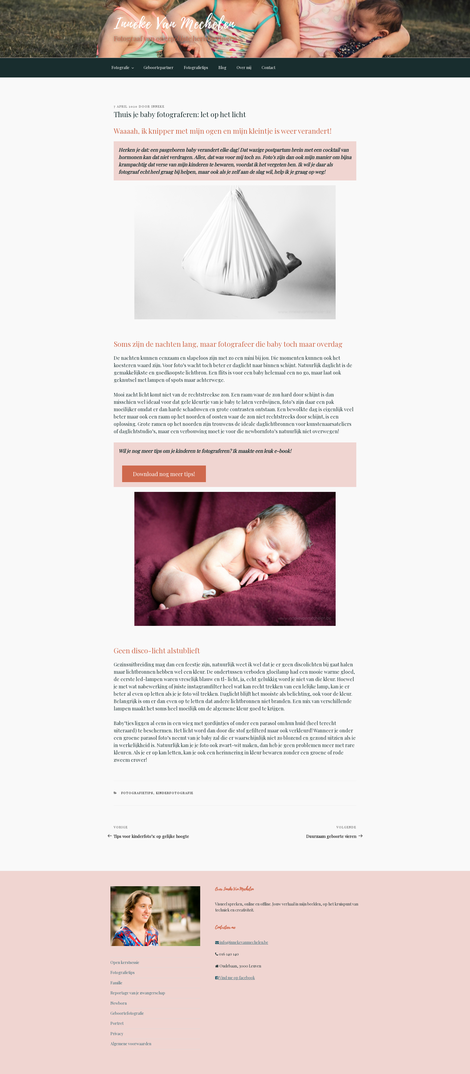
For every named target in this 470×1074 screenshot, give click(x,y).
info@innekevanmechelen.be (244, 942)
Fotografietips (196, 67)
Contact (268, 67)
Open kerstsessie (124, 962)
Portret (116, 1023)
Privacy (116, 1033)
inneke (158, 106)
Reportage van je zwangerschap (137, 992)
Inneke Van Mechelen (174, 24)
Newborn (118, 1003)
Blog (222, 67)
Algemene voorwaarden (130, 1043)
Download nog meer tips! (164, 473)
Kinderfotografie (175, 793)
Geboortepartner (159, 67)
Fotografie (120, 67)
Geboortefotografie (127, 1013)
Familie (116, 982)
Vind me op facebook (236, 977)
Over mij (244, 67)
